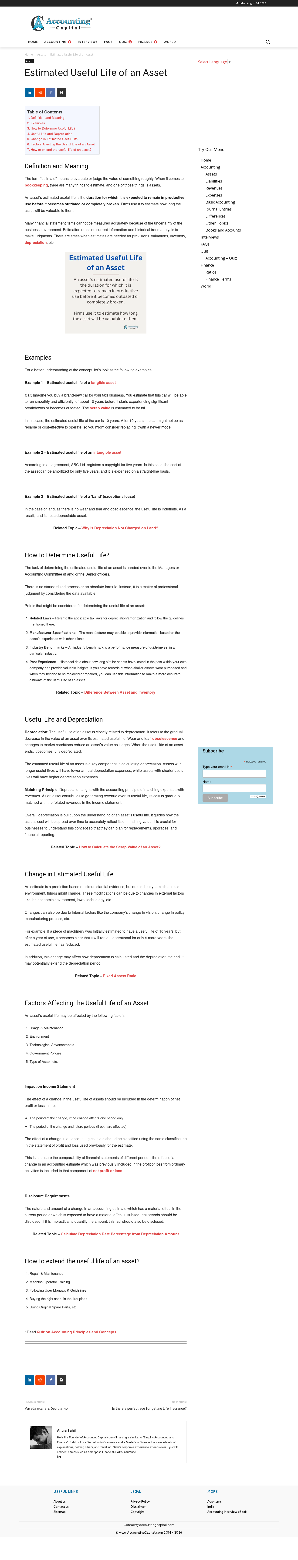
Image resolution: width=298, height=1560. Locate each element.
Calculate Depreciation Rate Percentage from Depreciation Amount (120, 1234)
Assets (41, 54)
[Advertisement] (235, 102)
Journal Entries (219, 209)
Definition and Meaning (47, 117)
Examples (38, 122)
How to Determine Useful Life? (53, 128)
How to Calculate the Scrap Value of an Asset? (120, 847)
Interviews (210, 237)
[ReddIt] (40, 92)
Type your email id (217, 767)
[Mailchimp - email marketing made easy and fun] (258, 796)
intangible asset (107, 452)
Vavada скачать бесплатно (46, 1408)
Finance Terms (218, 279)
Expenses (214, 195)
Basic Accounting (220, 202)
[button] (267, 41)
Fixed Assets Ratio (119, 975)
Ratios (211, 272)
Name (207, 782)
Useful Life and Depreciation (51, 133)
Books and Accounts (223, 230)
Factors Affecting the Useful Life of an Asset (63, 144)
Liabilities (214, 181)
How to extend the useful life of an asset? (61, 149)
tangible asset (103, 382)
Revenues (214, 188)
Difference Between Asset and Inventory (119, 692)
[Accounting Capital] (62, 23)
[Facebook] (50, 92)
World (206, 286)
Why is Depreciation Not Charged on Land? (119, 528)
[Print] (61, 92)
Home (29, 54)
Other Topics (217, 223)
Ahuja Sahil (66, 1430)
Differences (216, 216)
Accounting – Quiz (221, 258)
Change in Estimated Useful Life (54, 138)
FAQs (205, 244)
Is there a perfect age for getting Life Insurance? (149, 1408)
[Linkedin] (29, 92)
